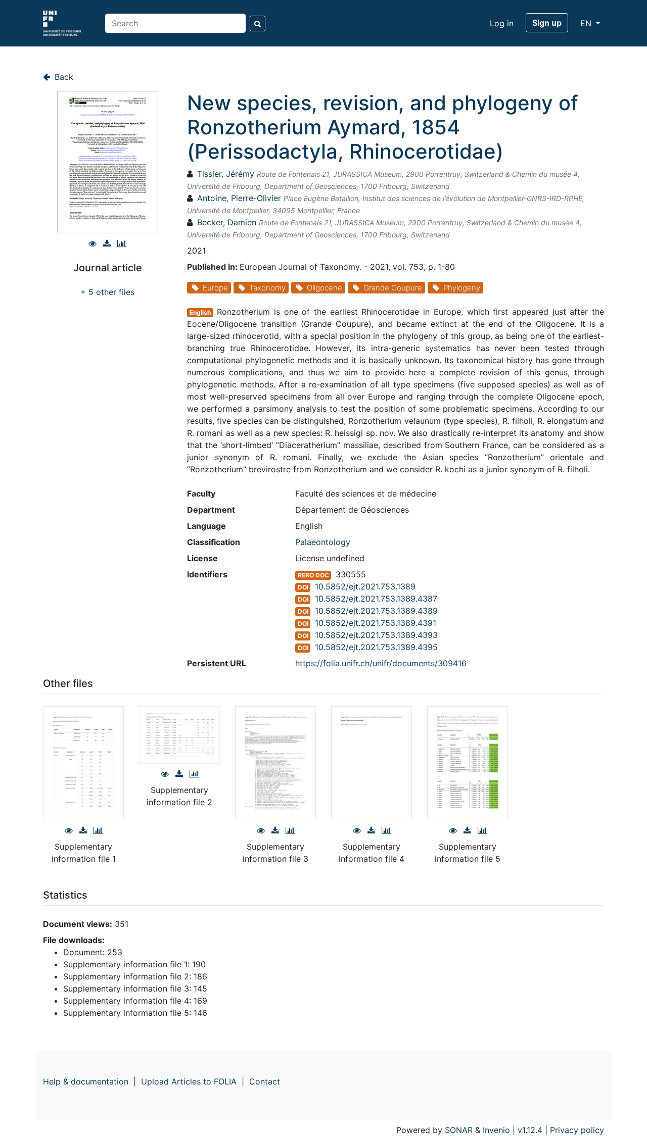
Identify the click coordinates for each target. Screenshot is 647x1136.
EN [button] (587, 23)
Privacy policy (577, 1130)
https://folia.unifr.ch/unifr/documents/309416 (381, 663)
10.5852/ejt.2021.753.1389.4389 (376, 611)
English (200, 312)
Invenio (496, 1130)
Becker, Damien (226, 222)
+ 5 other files (107, 292)
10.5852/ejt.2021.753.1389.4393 (376, 635)
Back (62, 77)
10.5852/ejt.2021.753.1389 (365, 586)
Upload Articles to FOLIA (189, 1081)
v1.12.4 (530, 1130)
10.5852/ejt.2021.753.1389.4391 (375, 623)
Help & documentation (85, 1081)
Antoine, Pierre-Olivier (239, 198)
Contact (264, 1081)
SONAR (459, 1130)
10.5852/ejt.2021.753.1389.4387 (376, 599)
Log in (502, 23)
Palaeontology (322, 542)
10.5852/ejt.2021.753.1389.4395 (376, 647)
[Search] (257, 23)
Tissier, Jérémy (225, 174)
